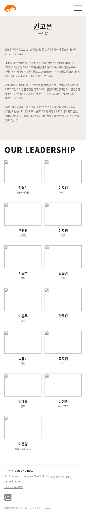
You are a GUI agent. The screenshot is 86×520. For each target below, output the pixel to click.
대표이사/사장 (23, 189)
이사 (23, 318)
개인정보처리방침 (61, 477)
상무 (63, 232)
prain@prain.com (15, 481)
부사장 (63, 189)
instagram (7, 497)
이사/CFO (63, 403)
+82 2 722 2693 (13, 486)
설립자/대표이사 (23, 446)
